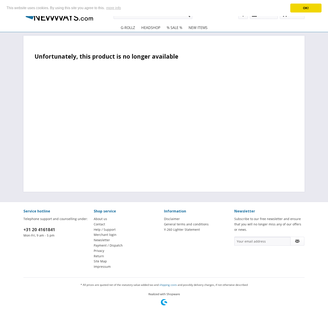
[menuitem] (128, 27)
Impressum (102, 266)
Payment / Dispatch (108, 245)
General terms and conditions (186, 224)
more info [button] (113, 8)
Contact (99, 224)
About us (100, 219)
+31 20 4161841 (39, 230)
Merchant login (105, 235)
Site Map (100, 261)
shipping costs (168, 285)
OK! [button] (306, 8)
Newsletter (102, 240)
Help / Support (105, 229)
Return (99, 256)
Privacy (99, 251)
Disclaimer (172, 219)
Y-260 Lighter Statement (182, 229)
